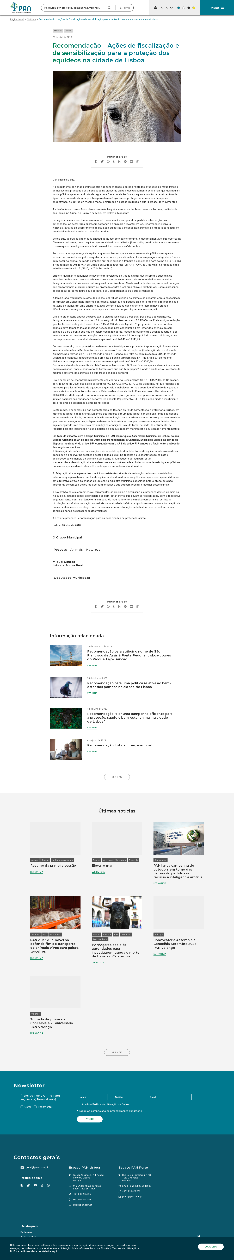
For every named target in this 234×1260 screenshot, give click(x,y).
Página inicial (17, 19)
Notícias (31, 19)
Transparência (100, 939)
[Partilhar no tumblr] (113, 162)
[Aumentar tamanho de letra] (171, 8)
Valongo (159, 934)
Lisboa (68, 30)
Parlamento (55, 934)
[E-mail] (169, 1096)
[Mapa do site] (155, 7)
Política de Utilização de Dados (111, 1104)
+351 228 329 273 (131, 1191)
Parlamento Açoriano (62, 860)
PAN (44, 934)
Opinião (45, 860)
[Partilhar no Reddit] (125, 162)
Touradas (126, 934)
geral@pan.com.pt (37, 1167)
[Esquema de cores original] (178, 8)
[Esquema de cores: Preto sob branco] (183, 8)
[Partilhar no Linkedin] (119, 162)
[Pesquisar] (109, 7)
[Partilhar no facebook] (96, 162)
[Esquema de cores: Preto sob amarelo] (193, 8)
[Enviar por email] (131, 162)
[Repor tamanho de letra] (166, 8)
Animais (58, 30)
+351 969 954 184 (82, 1199)
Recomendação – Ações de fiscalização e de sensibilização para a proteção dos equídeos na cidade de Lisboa (98, 19)
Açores (35, 860)
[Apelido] (129, 1096)
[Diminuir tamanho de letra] (162, 8)
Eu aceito (211, 1247)
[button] (217, 7)
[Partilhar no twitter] (102, 162)
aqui (54, 1251)
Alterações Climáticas (114, 860)
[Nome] (94, 1096)
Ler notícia (36, 872)
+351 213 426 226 (82, 1194)
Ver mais (92, 665)
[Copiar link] (138, 162)
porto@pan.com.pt (132, 1196)
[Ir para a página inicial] (20, 7)
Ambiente (133, 860)
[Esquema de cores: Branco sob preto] (188, 8)
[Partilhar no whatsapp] (108, 162)
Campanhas (161, 860)
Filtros (127, 8)
